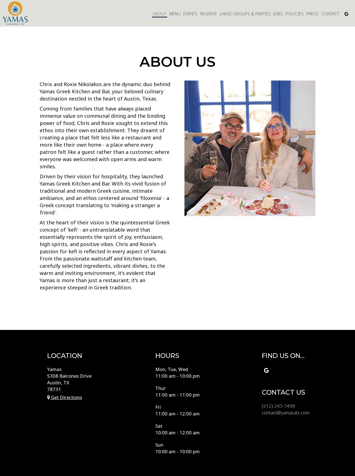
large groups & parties (245, 14)
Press (312, 14)
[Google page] (346, 13)
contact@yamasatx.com (286, 412)
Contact (330, 14)
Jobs (278, 14)
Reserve (208, 14)
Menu (175, 14)
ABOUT (159, 14)
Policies (295, 14)
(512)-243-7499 (278, 406)
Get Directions (66, 397)
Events (190, 14)
